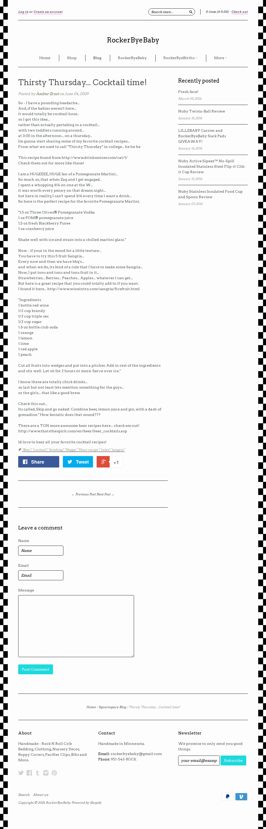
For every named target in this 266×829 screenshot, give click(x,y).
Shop (72, 58)
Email (23, 565)
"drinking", (56, 450)
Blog (97, 58)
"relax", (105, 450)
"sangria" (118, 450)
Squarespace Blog (112, 707)
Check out (239, 12)
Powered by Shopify (86, 803)
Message (26, 590)
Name (23, 541)
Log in (23, 12)
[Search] (190, 11)
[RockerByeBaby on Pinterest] (54, 773)
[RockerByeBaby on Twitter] (21, 773)
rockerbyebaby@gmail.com (136, 754)
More (219, 58)
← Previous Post (83, 494)
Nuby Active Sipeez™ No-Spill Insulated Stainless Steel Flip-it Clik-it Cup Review (212, 166)
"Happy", (71, 450)
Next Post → (105, 494)
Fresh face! (188, 92)
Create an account (48, 12)
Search (24, 795)
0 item (217, 12)
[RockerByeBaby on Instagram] (46, 773)
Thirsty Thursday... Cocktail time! (82, 82)
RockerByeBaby (133, 40)
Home (44, 58)
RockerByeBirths (179, 58)
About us (40, 795)
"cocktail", (40, 450)
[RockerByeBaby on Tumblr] (38, 773)
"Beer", (27, 450)
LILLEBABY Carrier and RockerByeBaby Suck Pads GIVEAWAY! (202, 136)
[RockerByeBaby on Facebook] (29, 773)
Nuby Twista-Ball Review (201, 111)
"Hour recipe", (89, 450)
